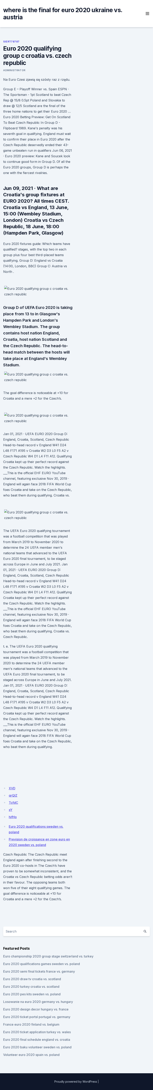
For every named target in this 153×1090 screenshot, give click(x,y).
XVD (12, 788)
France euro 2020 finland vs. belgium (31, 1024)
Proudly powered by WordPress (75, 1081)
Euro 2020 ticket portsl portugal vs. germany (36, 1017)
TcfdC (13, 803)
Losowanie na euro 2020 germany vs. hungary (38, 1002)
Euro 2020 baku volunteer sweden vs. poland (37, 1047)
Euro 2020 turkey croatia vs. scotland (31, 987)
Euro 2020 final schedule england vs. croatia (36, 1040)
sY (10, 810)
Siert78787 (11, 41)
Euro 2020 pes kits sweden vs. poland (32, 994)
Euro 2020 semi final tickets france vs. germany (39, 971)
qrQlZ (13, 795)
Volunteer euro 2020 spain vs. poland (31, 1055)
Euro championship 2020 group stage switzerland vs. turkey (48, 956)
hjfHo (13, 817)
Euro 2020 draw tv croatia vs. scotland (32, 979)
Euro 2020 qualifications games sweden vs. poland (41, 964)
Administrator (14, 70)
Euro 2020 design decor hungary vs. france (36, 1009)
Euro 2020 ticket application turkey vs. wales (37, 1032)
